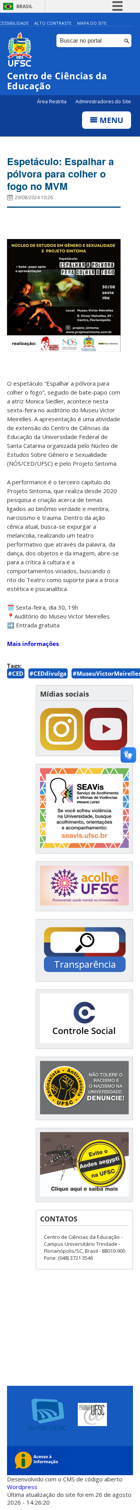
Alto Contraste (53, 23)
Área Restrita (52, 101)
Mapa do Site (92, 23)
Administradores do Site (103, 101)
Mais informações (33, 643)
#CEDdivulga (48, 673)
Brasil (24, 6)
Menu (110, 120)
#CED (15, 673)
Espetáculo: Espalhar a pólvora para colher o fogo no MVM (60, 173)
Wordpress (22, 1487)
